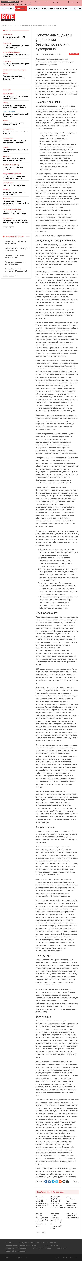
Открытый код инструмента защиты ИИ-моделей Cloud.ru (14, 106)
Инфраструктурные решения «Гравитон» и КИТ (14, 193)
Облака (9, 8)
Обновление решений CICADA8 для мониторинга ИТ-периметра (15, 222)
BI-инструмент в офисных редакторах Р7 (13, 168)
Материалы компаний (9, 4)
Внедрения (40, 2)
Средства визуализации (11, 52)
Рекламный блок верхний (15, 1251)
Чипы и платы (33, 8)
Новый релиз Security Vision (14, 185)
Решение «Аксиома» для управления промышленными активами (14, 78)
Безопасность (20, 8)
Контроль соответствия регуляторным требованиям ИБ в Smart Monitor (16, 203)
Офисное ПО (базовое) (11, 165)
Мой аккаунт (62, 1248)
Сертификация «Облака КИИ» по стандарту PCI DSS (15, 97)
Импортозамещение (28, 2)
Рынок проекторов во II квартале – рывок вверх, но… (16, 47)
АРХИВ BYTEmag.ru (51, 1245)
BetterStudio (73, 1258)
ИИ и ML (59, 8)
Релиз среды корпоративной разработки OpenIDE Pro (14, 177)
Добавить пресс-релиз (24, 4)
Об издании (9, 1243)
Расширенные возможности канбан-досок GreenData (14, 159)
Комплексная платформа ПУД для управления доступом (14, 142)
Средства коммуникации (12, 209)
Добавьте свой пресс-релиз (16, 1248)
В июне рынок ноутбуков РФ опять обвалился (14, 38)
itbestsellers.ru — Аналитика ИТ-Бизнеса (21, 1245)
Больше (66, 8)
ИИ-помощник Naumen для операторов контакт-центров (14, 213)
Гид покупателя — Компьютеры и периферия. (39, 1243)
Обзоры (56, 2)
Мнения (49, 2)
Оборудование (47, 8)
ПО (3, 8)
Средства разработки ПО (12, 174)
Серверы (6, 190)
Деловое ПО (7, 156)
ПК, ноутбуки (7, 34)
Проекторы (7, 43)
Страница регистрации (42, 1248)
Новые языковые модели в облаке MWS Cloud (13, 124)
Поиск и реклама (9, 111)
